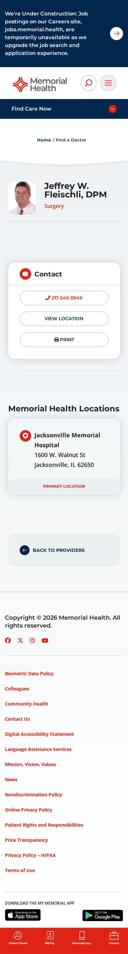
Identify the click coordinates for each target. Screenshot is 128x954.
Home (44, 139)
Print (66, 340)
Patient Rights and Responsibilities (44, 825)
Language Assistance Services (38, 749)
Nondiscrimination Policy (33, 794)
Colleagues (17, 688)
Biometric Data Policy (29, 673)
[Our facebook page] (8, 640)
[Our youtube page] (45, 640)
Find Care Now (31, 109)
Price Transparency (26, 840)
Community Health (26, 704)
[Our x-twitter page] (20, 640)
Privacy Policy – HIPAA (30, 855)
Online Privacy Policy (28, 810)
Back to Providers (59, 550)
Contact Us (17, 719)
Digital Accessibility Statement (39, 734)
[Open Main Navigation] (108, 83)
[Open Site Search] (88, 83)
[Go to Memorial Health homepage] (40, 87)
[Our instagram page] (32, 640)
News (11, 779)
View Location (64, 319)
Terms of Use (20, 870)
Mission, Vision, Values (30, 764)
